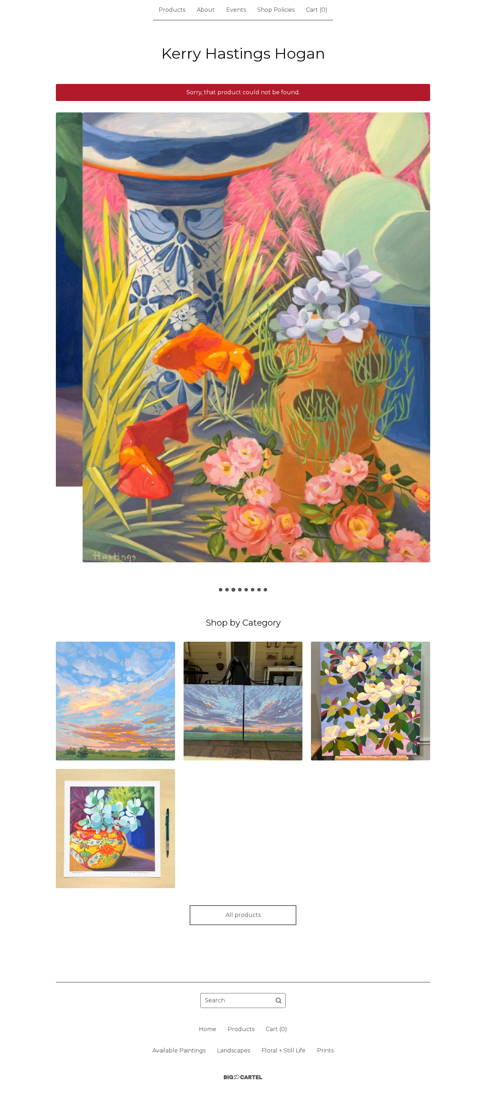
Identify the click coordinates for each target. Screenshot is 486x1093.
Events (236, 9)
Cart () (316, 9)
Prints (325, 1050)
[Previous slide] (66, 342)
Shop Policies (276, 9)
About (206, 9)
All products (243, 915)
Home (207, 1029)
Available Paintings (179, 1050)
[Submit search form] (278, 1000)
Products (172, 9)
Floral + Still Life (284, 1050)
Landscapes (233, 1050)
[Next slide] (420, 342)
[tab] (220, 589)
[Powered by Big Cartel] (243, 1077)
